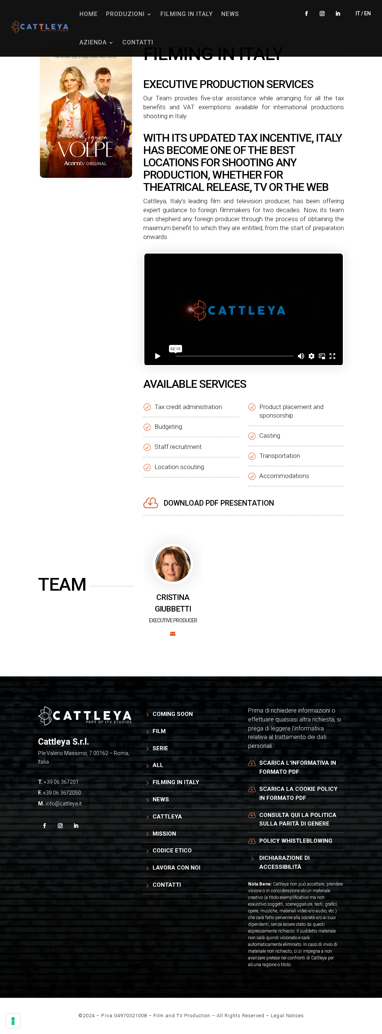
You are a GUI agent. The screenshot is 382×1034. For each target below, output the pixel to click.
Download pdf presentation (219, 503)
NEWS (230, 14)
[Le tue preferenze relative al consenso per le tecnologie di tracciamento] (13, 1021)
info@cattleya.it (64, 804)
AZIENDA (93, 42)
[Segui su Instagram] (322, 13)
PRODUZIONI (125, 14)
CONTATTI (137, 42)
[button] (173, 592)
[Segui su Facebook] (306, 13)
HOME (88, 14)
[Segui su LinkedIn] (338, 13)
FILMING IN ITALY (186, 14)
